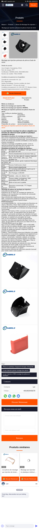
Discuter (33, 5)
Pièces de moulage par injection (25, 24)
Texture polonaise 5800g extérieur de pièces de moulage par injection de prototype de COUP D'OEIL (28, 471)
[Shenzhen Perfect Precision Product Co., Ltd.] (9, 5)
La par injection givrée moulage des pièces (15, 370)
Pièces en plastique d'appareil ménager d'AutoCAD (18, 366)
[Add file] (2, 526)
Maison (4, 24)
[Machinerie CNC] (23, 45)
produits (10, 24)
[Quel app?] (14, 396)
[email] (18, 396)
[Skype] (9, 396)
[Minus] (36, 484)
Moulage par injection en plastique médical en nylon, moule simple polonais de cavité (11, 471)
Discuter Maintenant (19, 402)
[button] (5, 57)
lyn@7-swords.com (9, 1)
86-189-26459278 (32, 1)
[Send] (36, 526)
